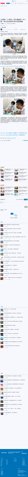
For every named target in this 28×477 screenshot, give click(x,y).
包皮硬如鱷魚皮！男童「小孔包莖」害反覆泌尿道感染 (2, 170)
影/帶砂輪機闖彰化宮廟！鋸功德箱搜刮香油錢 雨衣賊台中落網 (2, 342)
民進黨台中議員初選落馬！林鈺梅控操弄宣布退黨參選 (2, 225)
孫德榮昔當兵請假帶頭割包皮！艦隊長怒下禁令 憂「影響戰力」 (16, 180)
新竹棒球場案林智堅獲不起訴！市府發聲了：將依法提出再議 (2, 314)
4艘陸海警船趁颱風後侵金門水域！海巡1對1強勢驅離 (2, 242)
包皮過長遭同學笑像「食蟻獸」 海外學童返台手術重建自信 (2, 180)
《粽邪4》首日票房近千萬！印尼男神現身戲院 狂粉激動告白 (2, 377)
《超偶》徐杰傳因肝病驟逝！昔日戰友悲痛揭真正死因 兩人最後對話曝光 (2, 381)
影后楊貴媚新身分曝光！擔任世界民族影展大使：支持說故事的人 (2, 405)
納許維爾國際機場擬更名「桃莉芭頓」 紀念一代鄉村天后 (2, 397)
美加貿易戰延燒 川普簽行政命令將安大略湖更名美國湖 (2, 246)
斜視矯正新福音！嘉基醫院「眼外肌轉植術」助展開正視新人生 (2, 191)
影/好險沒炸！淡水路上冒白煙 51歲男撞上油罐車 (2, 334)
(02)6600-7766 (21, 472)
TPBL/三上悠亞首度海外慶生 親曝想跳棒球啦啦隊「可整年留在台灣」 (2, 385)
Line (24, 453)
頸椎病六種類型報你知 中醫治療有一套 (16, 194)
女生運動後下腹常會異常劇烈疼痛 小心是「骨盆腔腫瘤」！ (2, 188)
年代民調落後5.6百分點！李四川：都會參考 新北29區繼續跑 (2, 233)
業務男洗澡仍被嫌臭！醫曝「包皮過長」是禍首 (2, 176)
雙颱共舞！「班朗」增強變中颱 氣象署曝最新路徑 (2, 250)
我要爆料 (2, 473)
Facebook (22, 453)
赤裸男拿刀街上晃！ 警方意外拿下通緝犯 (2, 310)
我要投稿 (2, 474)
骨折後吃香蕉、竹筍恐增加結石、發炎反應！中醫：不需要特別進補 (16, 188)
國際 (9, 238)
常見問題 (2, 471)
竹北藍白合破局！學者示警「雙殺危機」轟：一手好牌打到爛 (2, 254)
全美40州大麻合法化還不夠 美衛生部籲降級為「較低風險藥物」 (16, 191)
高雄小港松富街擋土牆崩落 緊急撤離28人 (2, 326)
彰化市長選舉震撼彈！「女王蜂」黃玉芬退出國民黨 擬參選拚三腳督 (2, 262)
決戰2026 (8, 3)
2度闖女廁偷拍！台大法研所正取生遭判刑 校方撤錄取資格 (2, 338)
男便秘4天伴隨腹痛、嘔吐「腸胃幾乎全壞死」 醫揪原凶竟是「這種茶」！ (2, 258)
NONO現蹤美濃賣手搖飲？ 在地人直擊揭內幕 (2, 266)
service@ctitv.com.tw (23, 475)
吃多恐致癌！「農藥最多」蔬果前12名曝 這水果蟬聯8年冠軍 (2, 278)
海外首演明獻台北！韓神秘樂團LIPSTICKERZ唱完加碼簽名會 (2, 389)
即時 (11, 3)
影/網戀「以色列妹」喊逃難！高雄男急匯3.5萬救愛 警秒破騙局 (2, 322)
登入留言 (25, 199)
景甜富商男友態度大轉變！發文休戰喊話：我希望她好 (2, 393)
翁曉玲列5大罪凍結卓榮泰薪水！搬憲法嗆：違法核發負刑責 (2, 229)
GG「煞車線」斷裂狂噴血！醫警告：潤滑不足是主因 (16, 170)
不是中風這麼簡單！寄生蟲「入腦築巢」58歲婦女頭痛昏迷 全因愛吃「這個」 (2, 237)
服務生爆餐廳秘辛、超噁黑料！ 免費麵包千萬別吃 (2, 270)
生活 (24, 3)
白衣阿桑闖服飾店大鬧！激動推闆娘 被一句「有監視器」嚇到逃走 (2, 318)
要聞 (15, 3)
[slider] (8, 29)
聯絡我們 (2, 472)
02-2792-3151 (22, 474)
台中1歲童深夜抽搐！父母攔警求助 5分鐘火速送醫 (2, 330)
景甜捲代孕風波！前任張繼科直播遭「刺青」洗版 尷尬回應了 (2, 401)
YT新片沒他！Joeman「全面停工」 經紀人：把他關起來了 (2, 409)
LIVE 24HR (2, 3)
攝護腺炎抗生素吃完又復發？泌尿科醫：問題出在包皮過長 (2, 173)
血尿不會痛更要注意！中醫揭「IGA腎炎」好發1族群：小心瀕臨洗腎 (2, 194)
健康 (9, 279)
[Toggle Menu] (26, 3)
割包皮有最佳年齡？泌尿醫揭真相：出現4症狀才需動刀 (16, 173)
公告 (1, 470)
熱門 (13, 3)
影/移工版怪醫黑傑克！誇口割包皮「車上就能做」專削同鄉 (16, 176)
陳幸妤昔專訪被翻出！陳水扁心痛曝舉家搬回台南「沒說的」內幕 (2, 274)
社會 (18, 3)
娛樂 (20, 3)
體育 (22, 3)
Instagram (23, 453)
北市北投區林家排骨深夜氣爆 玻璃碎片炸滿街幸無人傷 (2, 346)
